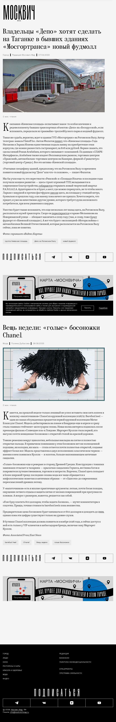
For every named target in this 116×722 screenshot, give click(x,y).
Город (6, 55)
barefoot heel (10, 542)
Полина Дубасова (20, 344)
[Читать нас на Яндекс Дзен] (87, 257)
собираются (46, 185)
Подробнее (103, 308)
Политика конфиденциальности (75, 662)
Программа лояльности (70, 673)
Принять (87, 308)
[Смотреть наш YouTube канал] (104, 257)
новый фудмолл (69, 241)
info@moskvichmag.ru (19, 712)
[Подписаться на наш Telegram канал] (53, 257)
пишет (58, 141)
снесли (54, 192)
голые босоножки (61, 542)
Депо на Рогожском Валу (45, 241)
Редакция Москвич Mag (23, 55)
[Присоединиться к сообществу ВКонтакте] (70, 257)
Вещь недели (41, 542)
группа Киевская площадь (16, 241)
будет (93, 217)
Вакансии (64, 658)
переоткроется (60, 213)
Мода (5, 344)
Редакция (64, 654)
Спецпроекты (66, 669)
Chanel (26, 542)
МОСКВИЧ (19, 12)
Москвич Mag (17, 710)
